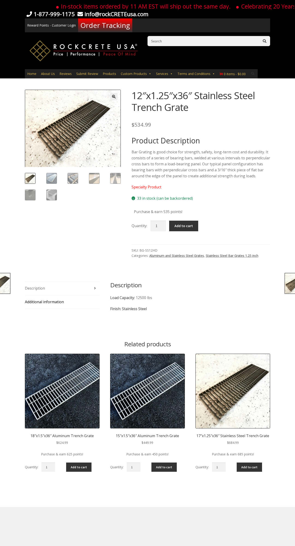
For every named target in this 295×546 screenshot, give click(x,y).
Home (31, 73)
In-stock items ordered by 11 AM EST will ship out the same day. (135, 6)
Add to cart (183, 225)
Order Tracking (105, 25)
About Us (48, 73)
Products (109, 73)
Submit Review (87, 73)
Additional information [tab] (44, 301)
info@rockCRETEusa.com (116, 14)
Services (162, 73)
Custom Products (134, 73)
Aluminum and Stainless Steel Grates (176, 255)
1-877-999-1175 (54, 14)
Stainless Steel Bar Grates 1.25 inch (232, 255)
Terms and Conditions (193, 73)
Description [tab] (35, 288)
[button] (114, 96)
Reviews (65, 73)
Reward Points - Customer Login (51, 25)
